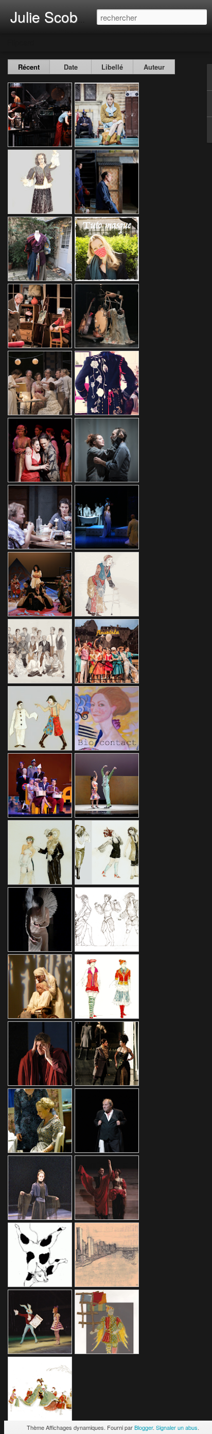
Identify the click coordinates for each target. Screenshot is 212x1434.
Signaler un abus (177, 1427)
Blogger (143, 1427)
